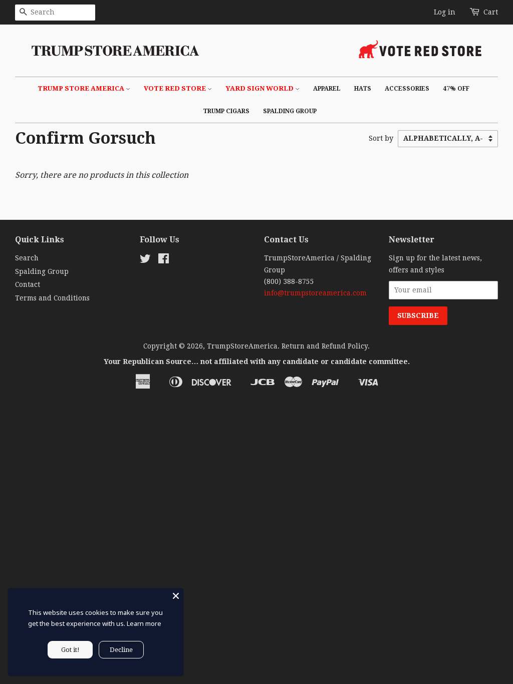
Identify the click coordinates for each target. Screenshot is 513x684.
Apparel (327, 88)
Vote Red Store (175, 88)
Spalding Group (290, 111)
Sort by (381, 138)
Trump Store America (82, 88)
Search (27, 258)
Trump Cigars (226, 111)
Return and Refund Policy (325, 346)
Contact (27, 284)
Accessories (407, 88)
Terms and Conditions (52, 298)
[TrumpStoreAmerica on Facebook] (163, 260)
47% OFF (456, 88)
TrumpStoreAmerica (242, 346)
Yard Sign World (260, 88)
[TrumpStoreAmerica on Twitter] (145, 260)
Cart (490, 12)
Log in (444, 12)
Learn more (144, 623)
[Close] (176, 596)
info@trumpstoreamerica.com (315, 293)
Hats (362, 88)
